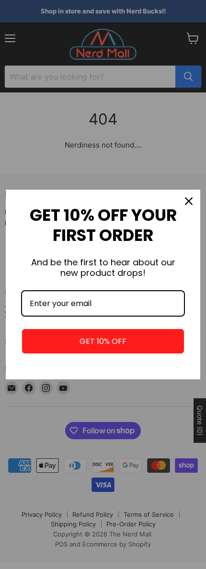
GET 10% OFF (103, 341)
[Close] (188, 201)
